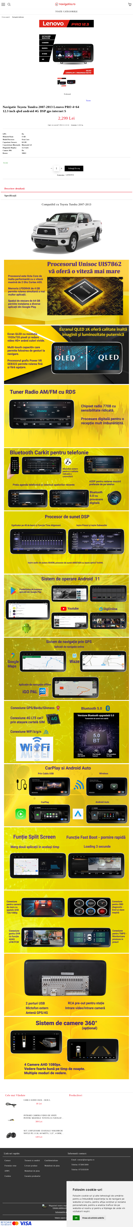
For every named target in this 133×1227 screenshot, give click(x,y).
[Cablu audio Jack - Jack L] (11, 1105)
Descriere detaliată (14, 188)
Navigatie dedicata (18, 17)
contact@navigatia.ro (85, 1160)
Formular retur (10, 1166)
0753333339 (83, 1170)
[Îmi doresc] (126, 161)
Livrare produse (31, 1166)
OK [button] (76, 1218)
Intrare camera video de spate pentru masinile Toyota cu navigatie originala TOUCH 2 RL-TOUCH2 (44, 1116)
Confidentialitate (51, 1161)
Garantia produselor (33, 1176)
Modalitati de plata (32, 1171)
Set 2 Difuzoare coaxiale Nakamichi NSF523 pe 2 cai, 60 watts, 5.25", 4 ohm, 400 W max (43, 1132)
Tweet (88, 101)
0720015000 (83, 1165)
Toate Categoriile (66, 11)
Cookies (8, 1176)
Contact (8, 1161)
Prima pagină (6, 17)
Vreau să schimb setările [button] (93, 1218)
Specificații (10, 195)
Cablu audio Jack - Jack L (37, 1100)
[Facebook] (71, 1175)
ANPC (7, 1171)
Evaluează (67, 94)
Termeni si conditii (32, 1161)
